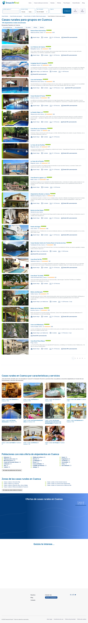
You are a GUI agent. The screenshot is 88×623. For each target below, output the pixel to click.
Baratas (52, 3)
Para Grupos (66, 3)
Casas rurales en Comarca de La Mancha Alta (59, 485)
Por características (7, 27)
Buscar (68, 11)
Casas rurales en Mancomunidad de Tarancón (16, 487)
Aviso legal (49, 619)
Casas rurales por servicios (41, 3)
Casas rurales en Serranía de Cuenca (57, 482)
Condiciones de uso (58, 619)
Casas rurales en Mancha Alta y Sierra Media (16, 485)
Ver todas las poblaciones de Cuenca (12, 470)
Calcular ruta (48, 595)
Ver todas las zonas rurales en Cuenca (12, 490)
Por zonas (28, 27)
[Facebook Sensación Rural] (70, 594)
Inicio (30, 3)
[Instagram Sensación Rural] (72, 594)
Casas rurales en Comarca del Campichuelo (58, 483)
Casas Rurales (5, 16)
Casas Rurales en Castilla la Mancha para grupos (35, 16)
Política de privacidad (70, 619)
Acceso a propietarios (51, 597)
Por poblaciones (19, 27)
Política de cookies (81, 619)
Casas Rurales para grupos (16, 16)
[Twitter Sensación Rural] (75, 594)
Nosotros (33, 595)
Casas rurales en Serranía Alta (12, 482)
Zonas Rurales (76, 3)
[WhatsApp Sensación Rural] (73, 594)
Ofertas (59, 3)
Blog (83, 3)
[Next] (84, 358)
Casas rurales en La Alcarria (11, 483)
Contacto (33, 600)
